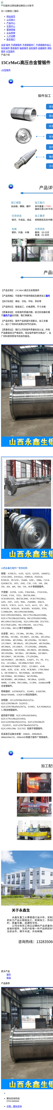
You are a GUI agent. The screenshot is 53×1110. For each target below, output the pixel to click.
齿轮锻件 (33, 48)
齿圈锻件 (42, 48)
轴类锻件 (24, 48)
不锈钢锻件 (16, 45)
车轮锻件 (5, 48)
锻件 (8, 45)
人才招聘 (11, 36)
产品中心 (11, 23)
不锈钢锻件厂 (28, 45)
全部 (3, 45)
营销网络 (11, 30)
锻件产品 (7, 315)
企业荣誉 (11, 33)
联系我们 (11, 39)
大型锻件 (10, 51)
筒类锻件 (14, 48)
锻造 (9, 978)
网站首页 (11, 16)
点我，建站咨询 (14, 1106)
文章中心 (11, 26)
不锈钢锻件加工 (43, 45)
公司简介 (11, 20)
